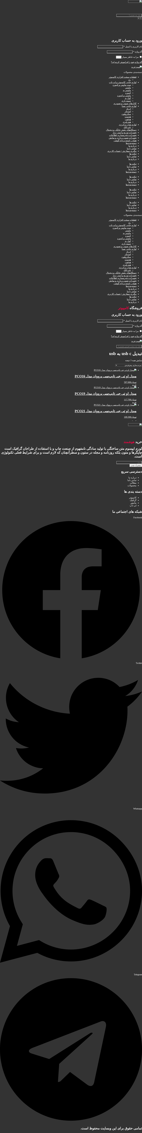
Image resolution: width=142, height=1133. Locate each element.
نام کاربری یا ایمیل (133, 46)
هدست (128, 117)
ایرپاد (128, 109)
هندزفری (127, 122)
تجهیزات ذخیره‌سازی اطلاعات (122, 135)
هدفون (128, 119)
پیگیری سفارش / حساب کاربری (121, 151)
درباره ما (132, 146)
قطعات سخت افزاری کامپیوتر (122, 77)
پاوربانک (127, 127)
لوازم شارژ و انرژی (127, 124)
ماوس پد (127, 90)
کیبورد (128, 93)
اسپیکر (128, 111)
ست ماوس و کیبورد (122, 85)
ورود (118, 57)
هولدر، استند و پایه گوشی (125, 140)
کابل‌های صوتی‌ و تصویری (124, 103)
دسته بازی (126, 101)
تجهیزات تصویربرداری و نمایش (122, 138)
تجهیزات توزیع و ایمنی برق (124, 132)
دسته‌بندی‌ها (131, 143)
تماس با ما (131, 148)
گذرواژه (137, 52)
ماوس (128, 87)
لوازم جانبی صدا (129, 106)
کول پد (128, 98)
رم (129, 79)
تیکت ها (132, 154)
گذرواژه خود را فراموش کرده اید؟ (126, 62)
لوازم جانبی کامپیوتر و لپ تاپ (122, 82)
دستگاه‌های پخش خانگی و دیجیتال (121, 130)
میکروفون (126, 114)
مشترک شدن (136, 465)
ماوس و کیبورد (124, 95)
